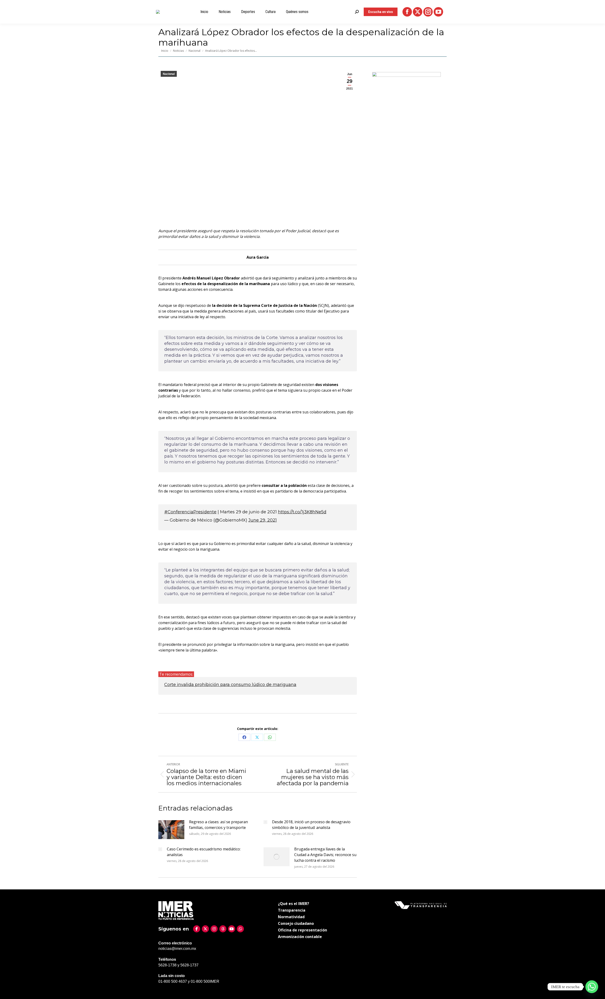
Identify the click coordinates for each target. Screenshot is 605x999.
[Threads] (222, 928)
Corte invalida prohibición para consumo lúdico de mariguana (230, 684)
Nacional (169, 74)
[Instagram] (214, 928)
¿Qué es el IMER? (293, 903)
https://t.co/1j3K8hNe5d (302, 512)
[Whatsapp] (591, 986)
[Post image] (171, 829)
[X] (205, 928)
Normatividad (291, 916)
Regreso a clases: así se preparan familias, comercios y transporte (218, 824)
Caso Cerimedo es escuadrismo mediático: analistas (204, 851)
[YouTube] (231, 928)
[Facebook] (196, 928)
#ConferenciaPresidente (190, 512)
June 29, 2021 (262, 520)
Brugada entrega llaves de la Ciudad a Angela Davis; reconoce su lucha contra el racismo (325, 854)
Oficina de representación (302, 930)
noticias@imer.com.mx (177, 949)
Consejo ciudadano (296, 923)
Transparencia (291, 910)
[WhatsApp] (240, 928)
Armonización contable (300, 936)
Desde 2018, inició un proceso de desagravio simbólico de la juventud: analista (311, 824)
